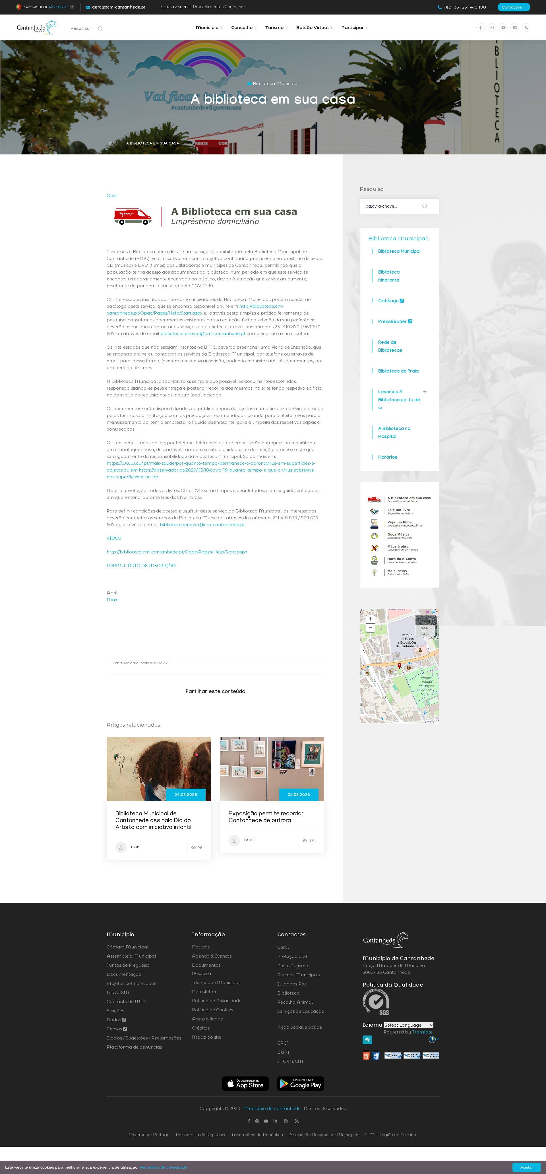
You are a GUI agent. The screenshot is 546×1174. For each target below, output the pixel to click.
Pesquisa (201, 973)
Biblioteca (304, 993)
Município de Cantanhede (272, 1108)
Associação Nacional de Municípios (323, 1134)
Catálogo (389, 301)
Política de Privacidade (216, 1000)
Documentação (124, 974)
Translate (422, 1032)
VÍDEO (114, 538)
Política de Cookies (212, 1009)
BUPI (298, 1052)
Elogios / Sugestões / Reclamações (144, 1038)
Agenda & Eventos (211, 956)
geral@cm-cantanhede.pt (118, 7)
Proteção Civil (307, 956)
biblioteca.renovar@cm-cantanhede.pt (202, 333)
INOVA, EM (306, 1061)
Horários (387, 458)
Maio (113, 599)
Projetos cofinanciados (131, 983)
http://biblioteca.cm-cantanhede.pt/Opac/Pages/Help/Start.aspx (177, 552)
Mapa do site (206, 1037)
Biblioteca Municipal (399, 252)
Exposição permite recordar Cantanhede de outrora (266, 817)
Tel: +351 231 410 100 (465, 7)
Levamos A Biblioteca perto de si (399, 400)
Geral (298, 947)
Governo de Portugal (150, 1134)
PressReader (393, 322)
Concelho (242, 27)
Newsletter (204, 991)
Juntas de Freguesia (128, 965)
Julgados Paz (307, 984)
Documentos (206, 965)
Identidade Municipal (216, 982)
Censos (115, 1029)
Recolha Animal (310, 1002)
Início (112, 144)
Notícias (201, 947)
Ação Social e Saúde (299, 1030)
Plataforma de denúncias (134, 1047)
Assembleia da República (257, 1134)
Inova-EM (118, 992)
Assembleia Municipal (131, 956)
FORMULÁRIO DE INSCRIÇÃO (141, 565)
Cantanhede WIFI (127, 1001)
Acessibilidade (207, 1019)
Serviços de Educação (300, 1014)
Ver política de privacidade (163, 1167)
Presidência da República (201, 1134)
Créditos (201, 1028)
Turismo (274, 27)
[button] (426, 626)
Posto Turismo (307, 966)
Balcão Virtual (312, 27)
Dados (114, 1019)
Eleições (115, 1010)
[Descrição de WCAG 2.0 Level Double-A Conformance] (401, 1055)
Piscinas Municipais (314, 975)
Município (207, 27)
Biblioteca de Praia (398, 372)
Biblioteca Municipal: (398, 238)
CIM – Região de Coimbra (390, 1134)
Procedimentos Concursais (219, 6)
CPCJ (298, 1043)
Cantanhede (36, 7)
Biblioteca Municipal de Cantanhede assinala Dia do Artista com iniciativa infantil (153, 821)
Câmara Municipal (127, 947)
